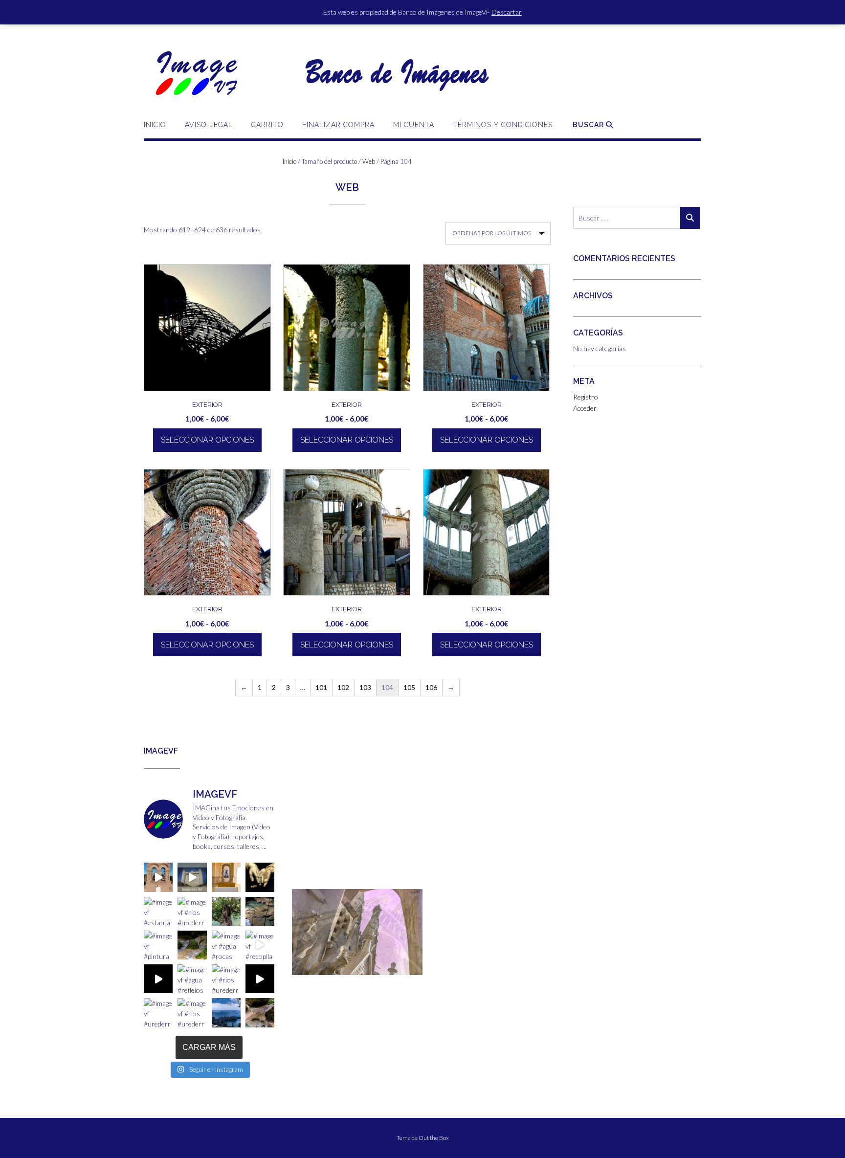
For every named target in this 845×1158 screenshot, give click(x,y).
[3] (318, 966)
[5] (337, 966)
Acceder (585, 408)
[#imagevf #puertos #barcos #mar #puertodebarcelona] (226, 1012)
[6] (346, 966)
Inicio (155, 125)
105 (409, 687)
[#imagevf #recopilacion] (259, 945)
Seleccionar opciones (207, 440)
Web (368, 161)
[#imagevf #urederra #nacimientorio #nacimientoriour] (158, 1012)
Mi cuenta (413, 125)
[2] (309, 966)
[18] (328, 973)
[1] (300, 966)
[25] (393, 973)
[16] (309, 973)
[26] (402, 973)
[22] (365, 973)
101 (321, 687)
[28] (421, 973)
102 (343, 687)
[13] (411, 966)
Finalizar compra (338, 125)
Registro (585, 397)
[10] (383, 966)
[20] (346, 973)
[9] (374, 966)
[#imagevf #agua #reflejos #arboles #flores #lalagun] (192, 978)
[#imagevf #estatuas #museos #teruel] (226, 877)
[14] (421, 966)
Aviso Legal (209, 125)
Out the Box (434, 1137)
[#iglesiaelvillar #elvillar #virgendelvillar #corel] (158, 877)
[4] (328, 966)
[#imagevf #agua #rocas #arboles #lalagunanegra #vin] (226, 945)
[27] (411, 973)
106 (431, 687)
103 (365, 687)
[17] (318, 973)
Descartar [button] (506, 12)
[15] (300, 973)
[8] (365, 966)
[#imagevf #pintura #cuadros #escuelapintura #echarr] (158, 945)
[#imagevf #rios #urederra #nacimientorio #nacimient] (192, 911)
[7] (356, 966)
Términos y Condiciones (503, 125)
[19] (337, 973)
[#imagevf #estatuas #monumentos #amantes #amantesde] (259, 877)
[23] (374, 973)
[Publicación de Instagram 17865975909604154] (192, 877)
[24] (383, 973)
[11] (393, 966)
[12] (402, 966)
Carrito (267, 125)
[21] (356, 973)
